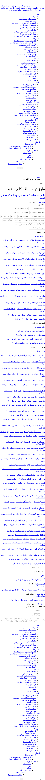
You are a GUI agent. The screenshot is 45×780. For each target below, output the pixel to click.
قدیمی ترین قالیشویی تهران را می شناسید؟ (28, 343)
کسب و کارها (21, 161)
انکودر (17, 224)
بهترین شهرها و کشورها (27, 104)
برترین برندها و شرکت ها (26, 124)
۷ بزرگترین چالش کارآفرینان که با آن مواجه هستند (26, 479)
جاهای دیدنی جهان (29, 111)
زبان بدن (32, 76)
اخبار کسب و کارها (15, 164)
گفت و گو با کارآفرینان (27, 19)
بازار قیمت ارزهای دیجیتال (21, 146)
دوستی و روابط (30, 47)
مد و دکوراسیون (30, 49)
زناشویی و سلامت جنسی (26, 54)
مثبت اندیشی (31, 80)
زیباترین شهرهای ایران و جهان (24, 115)
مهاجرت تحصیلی (29, 109)
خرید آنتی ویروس (7, 220)
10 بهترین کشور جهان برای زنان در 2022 (30, 319)
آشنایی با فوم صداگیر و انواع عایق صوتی (30, 580)
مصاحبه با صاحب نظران (26, 71)
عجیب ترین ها (30, 122)
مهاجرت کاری (30, 107)
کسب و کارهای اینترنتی (27, 27)
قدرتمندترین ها (30, 126)
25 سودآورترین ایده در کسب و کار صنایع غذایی (27, 415)
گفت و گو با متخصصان (27, 45)
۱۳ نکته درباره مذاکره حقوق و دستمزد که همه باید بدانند (24, 539)
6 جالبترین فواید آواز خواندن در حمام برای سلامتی (26, 339)
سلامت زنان (31, 98)
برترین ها (37, 118)
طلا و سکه (27, 153)
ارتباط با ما (36, 615)
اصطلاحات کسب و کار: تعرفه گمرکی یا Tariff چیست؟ (24, 380)
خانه (38, 14)
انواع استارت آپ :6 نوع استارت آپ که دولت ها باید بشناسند (22, 432)
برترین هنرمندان (30, 128)
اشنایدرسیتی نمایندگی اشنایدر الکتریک (34, 220)
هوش (34, 78)
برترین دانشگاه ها (29, 131)
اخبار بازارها (31, 150)
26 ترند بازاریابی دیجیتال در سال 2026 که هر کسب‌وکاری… (22, 590)
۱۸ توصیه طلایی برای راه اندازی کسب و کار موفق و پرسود (22, 555)
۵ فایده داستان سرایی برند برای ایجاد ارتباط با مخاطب (24, 520)
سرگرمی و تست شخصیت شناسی (23, 43)
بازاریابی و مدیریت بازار (27, 34)
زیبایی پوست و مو (29, 89)
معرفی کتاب (31, 60)
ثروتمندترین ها (30, 120)
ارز (30, 155)
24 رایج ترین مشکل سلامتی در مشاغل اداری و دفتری (25, 475)
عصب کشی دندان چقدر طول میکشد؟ (30, 335)
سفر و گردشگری (33, 102)
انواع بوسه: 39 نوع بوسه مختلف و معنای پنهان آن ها (25, 273)
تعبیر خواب (31, 52)
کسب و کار (36, 16)
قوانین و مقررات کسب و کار (25, 36)
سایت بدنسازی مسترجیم (21, 208)
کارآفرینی (32, 30)
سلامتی (37, 82)
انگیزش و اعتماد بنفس (27, 67)
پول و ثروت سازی (29, 69)
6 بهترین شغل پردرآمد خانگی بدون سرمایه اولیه (27, 559)
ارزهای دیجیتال (30, 144)
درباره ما (37, 613)
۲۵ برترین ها (31, 139)
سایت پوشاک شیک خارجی (37, 212)
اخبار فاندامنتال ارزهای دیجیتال (19, 148)
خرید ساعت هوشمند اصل (37, 216)
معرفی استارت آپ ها (28, 25)
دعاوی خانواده (18, 220)
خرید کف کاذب (5, 216)
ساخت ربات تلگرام (23, 216)
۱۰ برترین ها (31, 137)
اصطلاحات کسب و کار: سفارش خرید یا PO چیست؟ (25, 454)
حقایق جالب (31, 135)
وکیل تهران (41, 224)
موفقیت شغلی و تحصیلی (26, 65)
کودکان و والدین (30, 56)
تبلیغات (37, 610)
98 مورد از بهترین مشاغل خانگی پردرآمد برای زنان (26, 315)
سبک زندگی (36, 38)
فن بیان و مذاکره (29, 74)
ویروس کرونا (31, 100)
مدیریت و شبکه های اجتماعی (25, 32)
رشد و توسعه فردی (28, 63)
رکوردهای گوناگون (29, 133)
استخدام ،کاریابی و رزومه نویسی (23, 23)
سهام (29, 157)
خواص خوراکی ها (29, 85)
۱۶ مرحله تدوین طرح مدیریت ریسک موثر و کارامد (26, 531)
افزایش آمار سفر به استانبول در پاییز (31, 331)
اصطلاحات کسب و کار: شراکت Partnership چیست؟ (25, 411)
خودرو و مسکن (25, 159)
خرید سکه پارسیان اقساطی (37, 227)
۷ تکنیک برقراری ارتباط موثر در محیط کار (29, 563)
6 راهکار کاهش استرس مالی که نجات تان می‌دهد (26, 535)
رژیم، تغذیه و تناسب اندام (26, 93)
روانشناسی (31, 91)
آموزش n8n (25, 212)
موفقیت (37, 58)
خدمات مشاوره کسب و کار (37, 208)
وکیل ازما (13, 216)
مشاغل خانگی (30, 21)
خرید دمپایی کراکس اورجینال (28, 224)
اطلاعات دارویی (30, 96)
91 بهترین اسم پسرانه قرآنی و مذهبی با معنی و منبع (25, 265)
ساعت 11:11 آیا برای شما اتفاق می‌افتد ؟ (29, 269)
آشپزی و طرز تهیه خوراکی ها (25, 41)
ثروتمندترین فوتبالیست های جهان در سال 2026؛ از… (25, 600)
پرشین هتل (17, 212)
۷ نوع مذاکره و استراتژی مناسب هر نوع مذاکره (27, 465)
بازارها (38, 142)
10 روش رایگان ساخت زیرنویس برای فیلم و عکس (26, 397)
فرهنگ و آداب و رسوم (27, 113)
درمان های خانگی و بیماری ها (25, 87)
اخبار (43, 576)
